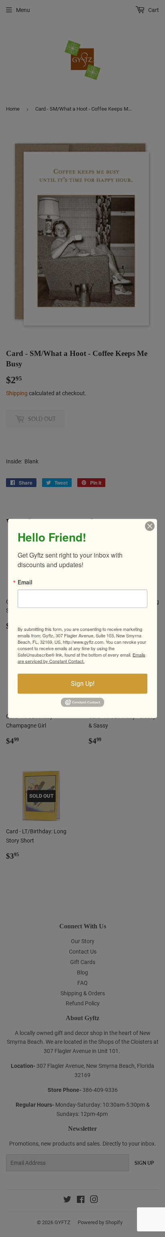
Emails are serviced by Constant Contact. (81, 657)
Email (25, 582)
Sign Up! (83, 683)
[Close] (150, 526)
